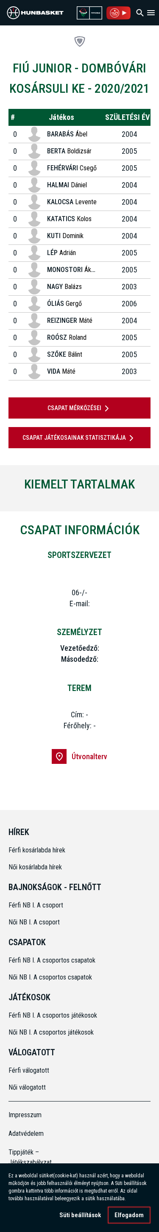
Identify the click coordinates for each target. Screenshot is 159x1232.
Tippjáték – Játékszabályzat (26, 1157)
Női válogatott (27, 1087)
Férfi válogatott (28, 1070)
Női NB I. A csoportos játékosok (51, 1032)
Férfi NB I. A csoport (35, 905)
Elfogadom (129, 1215)
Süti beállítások (80, 1215)
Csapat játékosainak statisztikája (74, 437)
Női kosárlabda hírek (35, 867)
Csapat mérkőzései (74, 408)
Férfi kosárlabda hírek (36, 850)
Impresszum (25, 1115)
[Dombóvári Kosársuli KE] (79, 41)
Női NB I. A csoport (34, 922)
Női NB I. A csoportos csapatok (51, 977)
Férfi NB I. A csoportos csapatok (52, 960)
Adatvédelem (26, 1133)
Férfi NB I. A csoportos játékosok (52, 1015)
